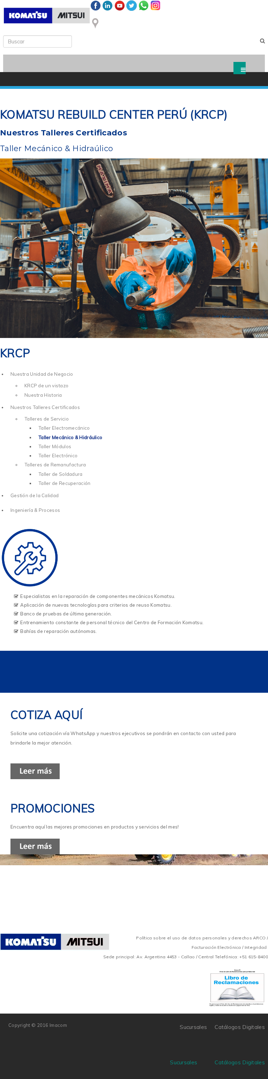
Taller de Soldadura (60, 474)
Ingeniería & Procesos (35, 510)
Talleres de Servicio (46, 419)
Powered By (99, 1029)
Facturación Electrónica (216, 947)
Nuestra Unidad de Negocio (41, 374)
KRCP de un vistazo (46, 385)
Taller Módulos (54, 446)
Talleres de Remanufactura (55, 464)
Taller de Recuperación (64, 483)
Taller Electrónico (57, 455)
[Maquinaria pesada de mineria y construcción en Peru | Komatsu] (46, 15)
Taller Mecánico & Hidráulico (70, 437)
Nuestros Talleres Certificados (45, 407)
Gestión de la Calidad (34, 495)
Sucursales (183, 1062)
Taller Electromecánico (64, 428)
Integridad (256, 947)
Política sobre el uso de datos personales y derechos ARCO (201, 937)
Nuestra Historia (43, 395)
